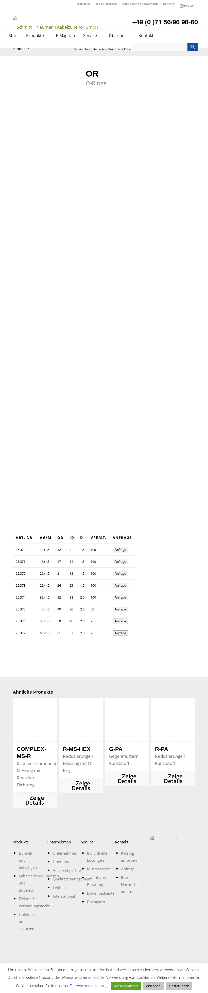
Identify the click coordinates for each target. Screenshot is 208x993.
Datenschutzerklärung (89, 985)
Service (90, 35)
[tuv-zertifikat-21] (163, 849)
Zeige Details (34, 800)
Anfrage (120, 550)
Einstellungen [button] (179, 986)
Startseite (84, 4)
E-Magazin (65, 35)
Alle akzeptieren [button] (126, 986)
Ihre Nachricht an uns (129, 884)
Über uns (118, 35)
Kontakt (169, 4)
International (64, 896)
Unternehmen (65, 853)
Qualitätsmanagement (72, 878)
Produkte (35, 35)
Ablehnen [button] (153, 986)
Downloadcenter (101, 893)
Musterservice (99, 868)
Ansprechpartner (67, 870)
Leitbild (59, 887)
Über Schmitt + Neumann (140, 4)
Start (13, 35)
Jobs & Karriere (106, 4)
